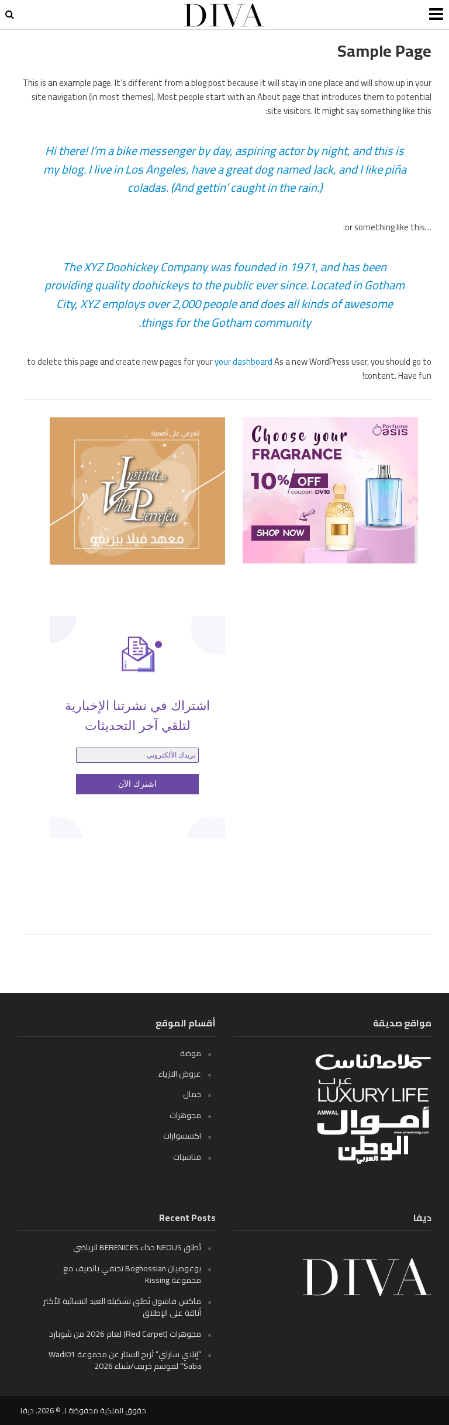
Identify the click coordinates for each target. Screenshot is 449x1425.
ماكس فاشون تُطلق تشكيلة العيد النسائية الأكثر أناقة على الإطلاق (122, 1306)
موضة (190, 1053)
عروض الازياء (179, 1073)
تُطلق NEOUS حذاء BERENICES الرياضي (137, 1247)
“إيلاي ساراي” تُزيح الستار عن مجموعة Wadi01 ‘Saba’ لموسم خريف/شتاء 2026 (125, 1360)
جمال (192, 1094)
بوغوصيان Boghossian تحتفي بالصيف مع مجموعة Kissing (132, 1274)
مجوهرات (185, 1115)
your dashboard (243, 361)
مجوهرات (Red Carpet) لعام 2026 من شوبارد (125, 1333)
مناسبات (187, 1156)
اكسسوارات (182, 1135)
